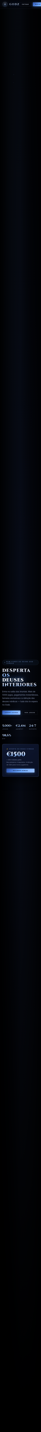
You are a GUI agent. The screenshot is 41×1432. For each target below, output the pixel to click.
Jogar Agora (11, 712)
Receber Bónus (20, 770)
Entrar (25, 4)
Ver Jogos (30, 712)
